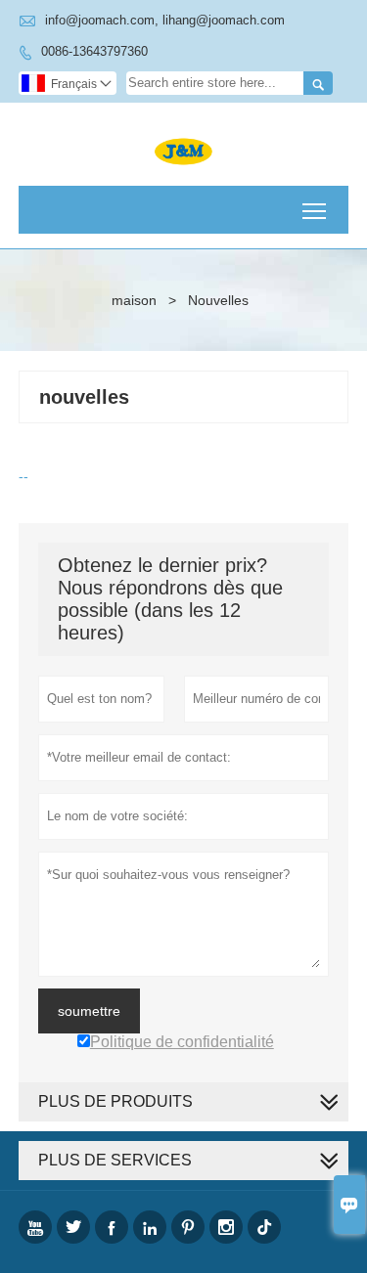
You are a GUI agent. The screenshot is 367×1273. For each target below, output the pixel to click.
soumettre (89, 1011)
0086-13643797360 (94, 51)
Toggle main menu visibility (314, 210)
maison (134, 300)
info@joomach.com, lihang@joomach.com (165, 20)
